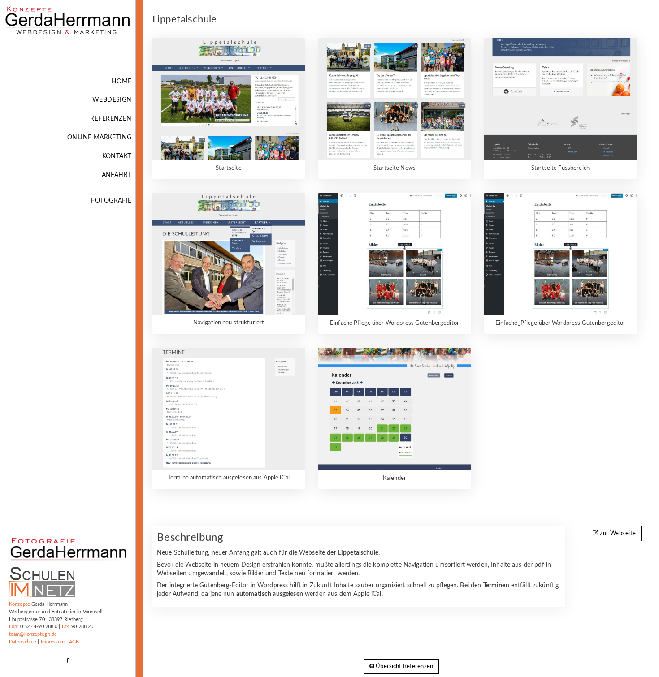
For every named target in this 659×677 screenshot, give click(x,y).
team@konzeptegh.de (33, 634)
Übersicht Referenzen (403, 666)
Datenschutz (22, 641)
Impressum (53, 641)
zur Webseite (617, 533)
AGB (74, 641)
